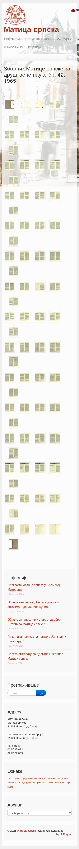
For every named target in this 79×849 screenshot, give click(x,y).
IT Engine (66, 834)
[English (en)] (73, 10)
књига (10, 786)
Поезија (50, 782)
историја (66, 782)
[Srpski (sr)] (77, 10)
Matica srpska (15, 15)
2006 (9, 778)
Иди (41, 693)
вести (58, 782)
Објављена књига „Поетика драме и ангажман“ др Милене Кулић (33, 604)
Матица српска (26, 830)
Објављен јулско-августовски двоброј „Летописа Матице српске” (34, 621)
